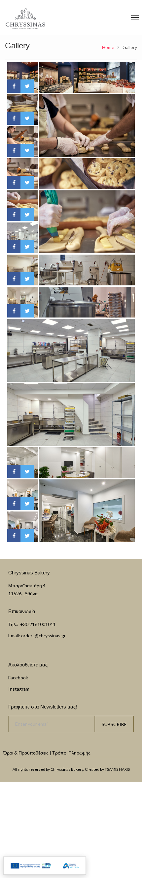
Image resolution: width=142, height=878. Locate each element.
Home (108, 47)
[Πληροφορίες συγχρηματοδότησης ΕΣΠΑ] (44, 865)
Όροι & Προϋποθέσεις (26, 753)
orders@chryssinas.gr (43, 635)
